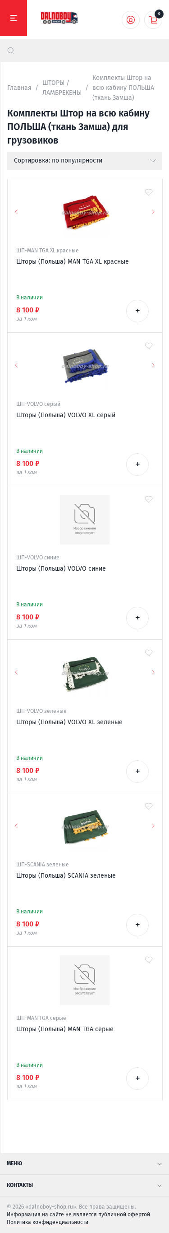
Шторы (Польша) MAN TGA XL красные (72, 261)
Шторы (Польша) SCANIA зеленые (66, 875)
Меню (14, 1163)
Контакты (20, 1185)
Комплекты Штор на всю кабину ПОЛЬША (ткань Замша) (123, 88)
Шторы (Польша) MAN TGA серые (65, 1029)
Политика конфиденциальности (47, 1222)
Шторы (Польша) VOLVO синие (61, 568)
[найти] (11, 51)
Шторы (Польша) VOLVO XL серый (65, 415)
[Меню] (13, 18)
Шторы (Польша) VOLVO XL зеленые (69, 722)
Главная (19, 88)
